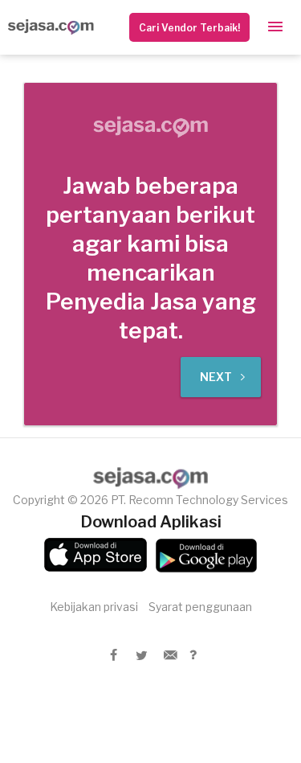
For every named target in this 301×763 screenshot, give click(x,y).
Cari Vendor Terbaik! (189, 28)
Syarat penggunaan (200, 606)
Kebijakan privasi (94, 606)
